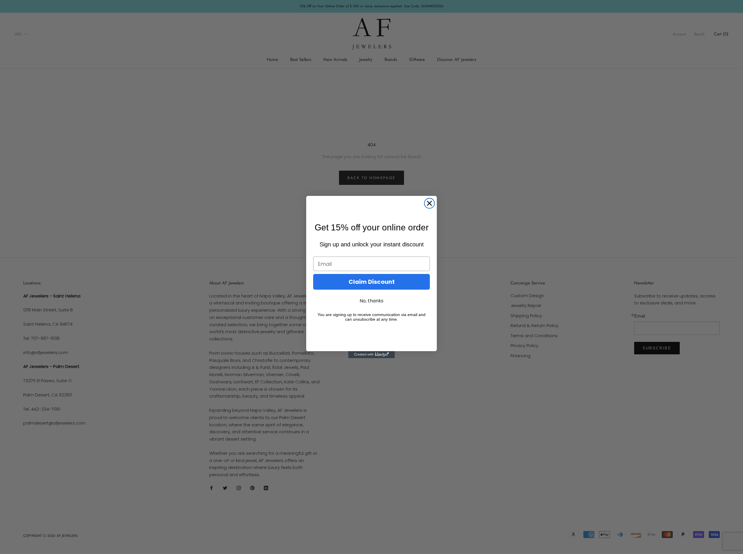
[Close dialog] (429, 203)
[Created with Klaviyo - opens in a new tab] (371, 354)
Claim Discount (372, 282)
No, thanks (371, 300)
